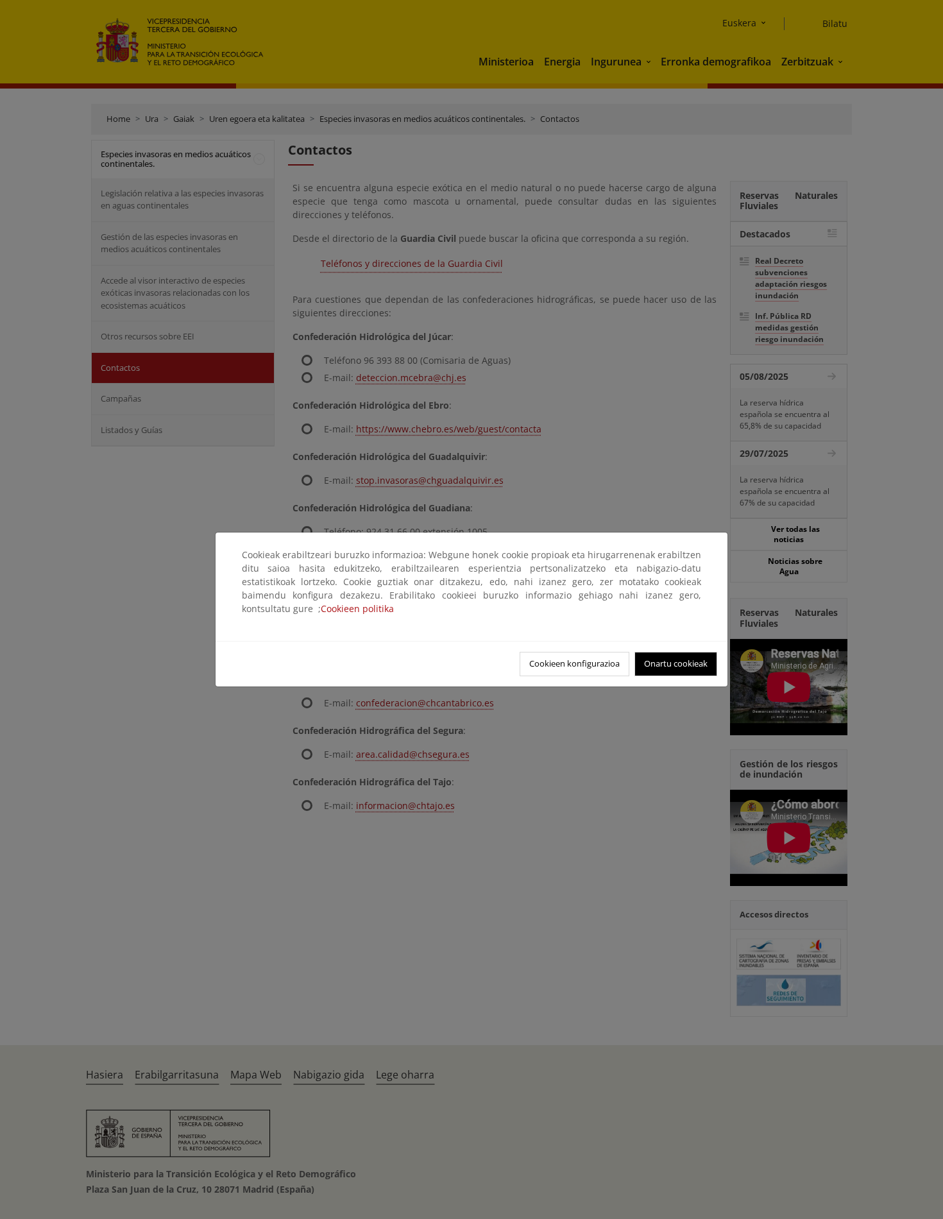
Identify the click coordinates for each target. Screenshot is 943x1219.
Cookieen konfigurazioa (574, 663)
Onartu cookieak (676, 663)
